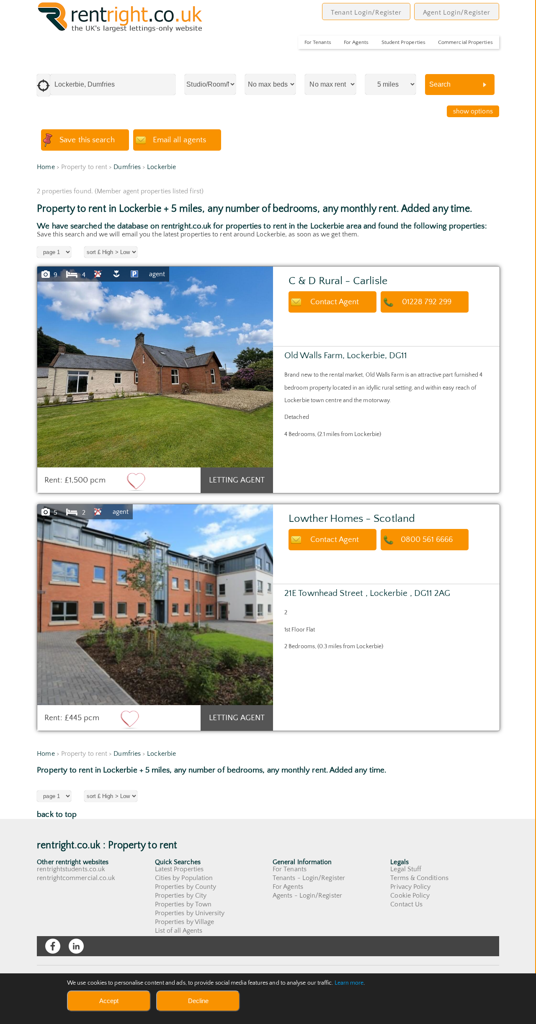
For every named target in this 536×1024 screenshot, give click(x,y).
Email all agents (179, 140)
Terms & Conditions (419, 878)
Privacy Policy (410, 887)
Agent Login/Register (456, 12)
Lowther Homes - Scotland (352, 519)
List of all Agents (178, 930)
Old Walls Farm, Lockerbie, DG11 (345, 355)
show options (473, 111)
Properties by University (190, 913)
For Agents (356, 42)
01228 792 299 (427, 302)
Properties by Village (184, 922)
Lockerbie (161, 167)
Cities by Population (184, 878)
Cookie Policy (410, 895)
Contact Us (406, 904)
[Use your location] (43, 85)
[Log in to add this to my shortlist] (136, 481)
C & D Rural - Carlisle (338, 281)
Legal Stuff (405, 869)
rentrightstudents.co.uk (71, 869)
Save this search (87, 140)
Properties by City (180, 895)
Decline (198, 1000)
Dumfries (127, 167)
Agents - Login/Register (307, 895)
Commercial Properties (465, 42)
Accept (109, 1000)
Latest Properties (179, 869)
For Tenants (317, 42)
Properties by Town (183, 904)
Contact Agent (334, 302)
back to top (57, 814)
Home (45, 167)
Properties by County (185, 887)
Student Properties (403, 42)
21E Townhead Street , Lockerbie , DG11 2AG (367, 593)
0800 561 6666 (427, 539)
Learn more (349, 983)
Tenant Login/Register (366, 12)
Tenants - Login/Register (309, 878)
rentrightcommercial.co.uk (76, 878)
